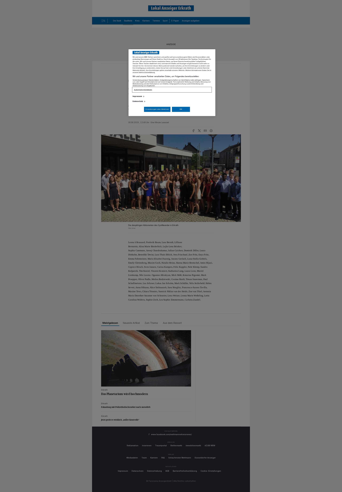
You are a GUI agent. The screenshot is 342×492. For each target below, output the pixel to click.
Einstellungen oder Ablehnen (157, 109)
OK (181, 109)
